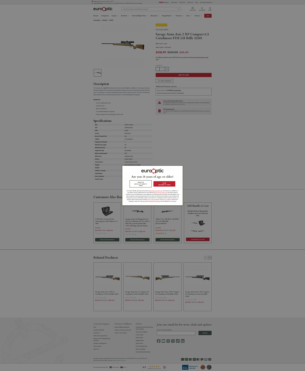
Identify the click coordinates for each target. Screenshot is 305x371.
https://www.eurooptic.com (156, 191)
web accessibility (155, 199)
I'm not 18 (140, 183)
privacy (149, 199)
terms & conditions (166, 199)
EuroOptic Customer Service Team (151, 201)
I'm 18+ (164, 184)
